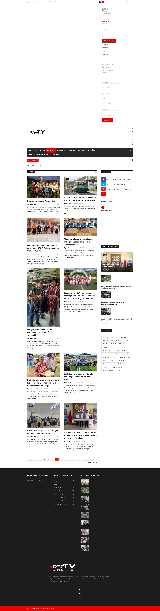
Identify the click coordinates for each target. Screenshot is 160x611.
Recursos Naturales (109, 364)
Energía (123, 347)
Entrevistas (55, 155)
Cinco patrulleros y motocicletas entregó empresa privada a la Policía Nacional (78, 242)
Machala (118, 354)
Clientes (72, 150)
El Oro (105, 347)
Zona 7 (119, 370)
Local (31, 179)
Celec (126, 340)
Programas (61, 150)
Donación (81, 150)
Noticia (105, 360)
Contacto (51, 2)
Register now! (106, 21)
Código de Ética (59, 2)
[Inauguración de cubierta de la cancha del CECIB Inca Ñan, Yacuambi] (43, 297)
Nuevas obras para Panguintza (41, 201)
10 (77, 459)
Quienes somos (43, 2)
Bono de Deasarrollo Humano (112, 340)
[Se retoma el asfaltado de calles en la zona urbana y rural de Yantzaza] (80, 185)
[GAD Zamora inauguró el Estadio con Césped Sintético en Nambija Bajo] (80, 362)
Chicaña (105, 344)
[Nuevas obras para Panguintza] (43, 187)
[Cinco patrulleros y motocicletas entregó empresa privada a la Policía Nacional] (80, 227)
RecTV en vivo (40, 150)
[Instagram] (103, 194)
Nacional (122, 357)
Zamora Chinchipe (108, 370)
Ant (36, 459)
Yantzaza (105, 367)
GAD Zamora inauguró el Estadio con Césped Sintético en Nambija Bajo (79, 377)
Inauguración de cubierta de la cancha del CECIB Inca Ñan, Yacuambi (41, 332)
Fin (91, 459)
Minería (126, 354)
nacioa (114, 357)
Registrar (107, 120)
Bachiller (123, 337)
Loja (111, 354)
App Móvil (91, 150)
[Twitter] (79, 589)
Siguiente (84, 459)
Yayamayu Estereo (117, 367)
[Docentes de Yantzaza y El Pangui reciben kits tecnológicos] (43, 415)
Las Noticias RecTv (120, 350)
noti (129, 357)
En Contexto (113, 347)
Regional (120, 364)
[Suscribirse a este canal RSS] (96, 172)
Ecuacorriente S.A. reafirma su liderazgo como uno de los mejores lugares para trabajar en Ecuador (79, 296)
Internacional (107, 350)
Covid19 (113, 344)
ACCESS (105, 337)
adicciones (114, 337)
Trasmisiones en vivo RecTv (38, 155)
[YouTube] (79, 593)
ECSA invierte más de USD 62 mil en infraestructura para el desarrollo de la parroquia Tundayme (80, 435)
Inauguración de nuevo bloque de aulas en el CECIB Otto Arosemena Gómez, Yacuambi (43, 248)
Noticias (50, 150)
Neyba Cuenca (31, 204)
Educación (122, 344)
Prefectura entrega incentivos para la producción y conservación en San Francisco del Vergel (43, 383)
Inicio (30, 150)
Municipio (106, 357)
